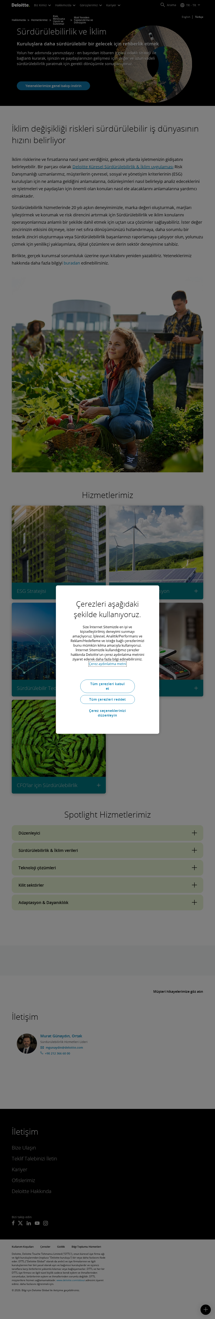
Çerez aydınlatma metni (107, 663)
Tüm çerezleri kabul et (107, 686)
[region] (107, 659)
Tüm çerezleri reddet (107, 699)
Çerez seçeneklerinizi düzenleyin (107, 713)
